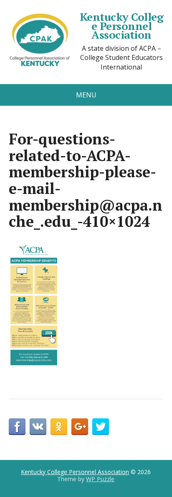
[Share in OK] (59, 426)
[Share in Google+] (79, 426)
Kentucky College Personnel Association (121, 26)
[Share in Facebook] (17, 426)
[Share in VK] (38, 426)
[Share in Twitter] (100, 426)
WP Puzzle (100, 479)
